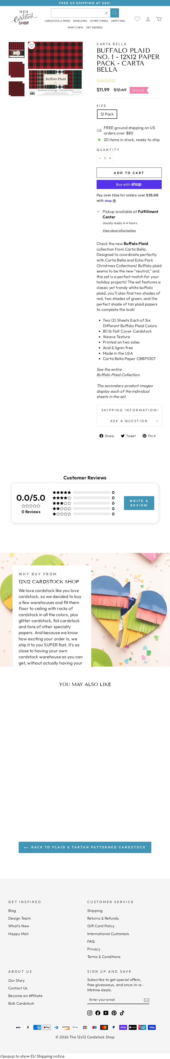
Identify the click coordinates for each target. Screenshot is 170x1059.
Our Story (16, 980)
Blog (12, 910)
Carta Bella (112, 44)
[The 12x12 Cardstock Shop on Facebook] (97, 1012)
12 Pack (107, 114)
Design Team (19, 918)
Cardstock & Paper (57, 20)
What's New (75, 27)
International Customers (108, 933)
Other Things (99, 20)
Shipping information (129, 410)
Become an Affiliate (25, 995)
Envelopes (80, 20)
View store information (119, 230)
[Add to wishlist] (31, 45)
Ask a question (129, 421)
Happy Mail (18, 933)
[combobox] (85, 13)
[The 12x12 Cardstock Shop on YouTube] (105, 1012)
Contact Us (18, 988)
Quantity (108, 150)
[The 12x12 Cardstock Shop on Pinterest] (114, 1012)
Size (102, 106)
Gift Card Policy (101, 926)
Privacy (93, 949)
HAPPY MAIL (118, 20)
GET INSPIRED (94, 27)
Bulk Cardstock (21, 1003)
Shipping (95, 910)
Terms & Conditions (104, 956)
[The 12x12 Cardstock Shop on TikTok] (122, 1012)
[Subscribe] (146, 1000)
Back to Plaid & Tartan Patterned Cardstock (88, 847)
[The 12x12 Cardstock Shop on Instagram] (89, 1012)
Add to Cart (30, 791)
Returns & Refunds (103, 918)
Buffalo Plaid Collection (118, 374)
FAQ (91, 941)
